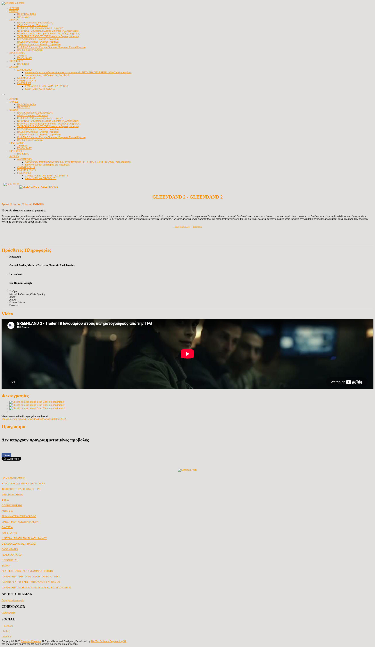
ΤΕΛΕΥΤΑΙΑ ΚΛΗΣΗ (12, 554)
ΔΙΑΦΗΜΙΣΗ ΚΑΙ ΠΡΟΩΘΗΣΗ (40, 178)
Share (6, 455)
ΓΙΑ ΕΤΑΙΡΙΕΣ (24, 173)
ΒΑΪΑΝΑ (6, 565)
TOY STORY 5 (9, 533)
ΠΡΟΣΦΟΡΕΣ (16, 151)
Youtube (7, 636)
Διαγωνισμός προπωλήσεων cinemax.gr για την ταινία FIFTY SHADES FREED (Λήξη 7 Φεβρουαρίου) (78, 162)
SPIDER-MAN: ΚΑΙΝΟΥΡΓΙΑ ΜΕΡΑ (20, 522)
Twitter (6, 631)
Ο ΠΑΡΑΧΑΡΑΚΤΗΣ (12, 505)
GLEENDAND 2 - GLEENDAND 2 (187, 197)
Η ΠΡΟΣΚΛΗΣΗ (10, 560)
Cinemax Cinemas (31, 641)
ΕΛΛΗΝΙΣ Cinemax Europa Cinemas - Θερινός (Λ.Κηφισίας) (48, 123)
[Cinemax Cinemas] (13, 3)
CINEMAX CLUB (26, 167)
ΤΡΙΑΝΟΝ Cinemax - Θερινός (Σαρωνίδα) (39, 134)
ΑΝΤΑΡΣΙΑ (7, 511)
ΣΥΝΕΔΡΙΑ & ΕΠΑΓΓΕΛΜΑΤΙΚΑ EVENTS (46, 175)
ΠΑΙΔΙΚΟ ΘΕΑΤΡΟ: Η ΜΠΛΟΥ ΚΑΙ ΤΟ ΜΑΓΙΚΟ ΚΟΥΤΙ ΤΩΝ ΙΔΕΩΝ (36, 587)
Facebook (7, 626)
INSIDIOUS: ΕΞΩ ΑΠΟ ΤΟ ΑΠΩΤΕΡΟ (21, 489)
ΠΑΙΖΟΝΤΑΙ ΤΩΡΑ (26, 104)
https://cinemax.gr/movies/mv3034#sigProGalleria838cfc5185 (34, 419)
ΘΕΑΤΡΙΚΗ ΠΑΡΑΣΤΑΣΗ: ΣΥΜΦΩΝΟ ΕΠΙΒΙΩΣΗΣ (27, 571)
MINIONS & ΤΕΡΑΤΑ (12, 494)
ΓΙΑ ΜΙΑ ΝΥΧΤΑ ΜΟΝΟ (13, 478)
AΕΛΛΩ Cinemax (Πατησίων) (32, 115)
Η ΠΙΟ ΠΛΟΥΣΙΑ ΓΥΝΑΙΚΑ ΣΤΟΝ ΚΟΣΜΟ (23, 483)
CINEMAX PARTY (26, 170)
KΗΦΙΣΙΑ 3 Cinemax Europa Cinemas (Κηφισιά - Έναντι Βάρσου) (51, 137)
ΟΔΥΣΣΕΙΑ (7, 527)
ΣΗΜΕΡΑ (22, 145)
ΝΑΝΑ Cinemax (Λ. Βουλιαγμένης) (35, 112)
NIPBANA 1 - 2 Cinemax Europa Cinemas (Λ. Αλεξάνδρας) (48, 121)
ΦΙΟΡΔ (5, 500)
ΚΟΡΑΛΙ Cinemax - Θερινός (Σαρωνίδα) (38, 129)
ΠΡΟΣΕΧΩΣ (23, 107)
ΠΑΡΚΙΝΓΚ (23, 153)
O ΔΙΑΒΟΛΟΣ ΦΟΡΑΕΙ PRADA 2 (19, 543)
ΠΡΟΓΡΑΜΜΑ (16, 142)
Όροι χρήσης (8, 613)
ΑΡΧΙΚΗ (13, 99)
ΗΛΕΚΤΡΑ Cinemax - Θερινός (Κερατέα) (38, 132)
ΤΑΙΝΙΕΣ (13, 101)
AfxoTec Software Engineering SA (108, 641)
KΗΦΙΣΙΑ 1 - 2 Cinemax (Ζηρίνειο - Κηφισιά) (40, 118)
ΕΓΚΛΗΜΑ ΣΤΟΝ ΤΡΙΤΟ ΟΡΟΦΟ (19, 516)
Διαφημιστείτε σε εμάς (13, 600)
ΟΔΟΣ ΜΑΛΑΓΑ (10, 549)
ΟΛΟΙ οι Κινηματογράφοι (30, 140)
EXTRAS (14, 156)
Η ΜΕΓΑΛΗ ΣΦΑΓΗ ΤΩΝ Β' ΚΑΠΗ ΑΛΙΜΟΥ (24, 538)
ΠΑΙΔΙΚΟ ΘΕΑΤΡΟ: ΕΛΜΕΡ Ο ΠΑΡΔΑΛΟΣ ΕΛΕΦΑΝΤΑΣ (31, 582)
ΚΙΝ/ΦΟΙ (13, 110)
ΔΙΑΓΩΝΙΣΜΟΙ (24, 159)
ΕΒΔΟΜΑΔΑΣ (24, 148)
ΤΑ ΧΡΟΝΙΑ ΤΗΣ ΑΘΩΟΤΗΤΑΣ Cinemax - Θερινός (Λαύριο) (48, 126)
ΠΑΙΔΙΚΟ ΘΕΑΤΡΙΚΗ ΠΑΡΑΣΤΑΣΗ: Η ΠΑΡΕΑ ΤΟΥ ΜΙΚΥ (31, 576)
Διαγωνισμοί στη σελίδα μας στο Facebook (47, 164)
